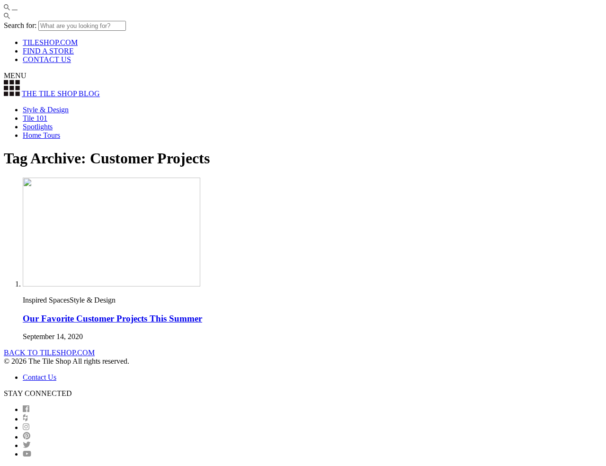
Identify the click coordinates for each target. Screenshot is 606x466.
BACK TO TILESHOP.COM (49, 353)
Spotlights (38, 127)
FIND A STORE (48, 51)
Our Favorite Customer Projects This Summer (112, 318)
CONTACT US (47, 59)
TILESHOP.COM (50, 42)
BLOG (61, 94)
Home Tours (41, 135)
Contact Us (39, 377)
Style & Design (46, 110)
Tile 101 (35, 118)
